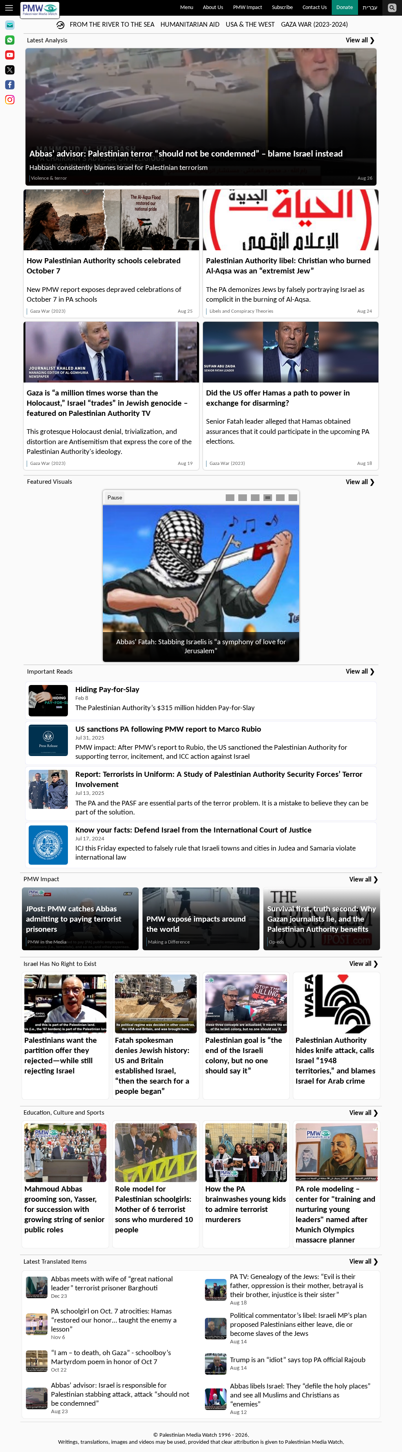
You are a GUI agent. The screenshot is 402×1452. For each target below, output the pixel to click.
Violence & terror (49, 178)
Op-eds (276, 942)
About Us (213, 8)
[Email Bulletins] (9, 26)
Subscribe (282, 8)
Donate (344, 8)
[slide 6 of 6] (293, 497)
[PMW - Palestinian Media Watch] (39, 10)
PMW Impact (247, 8)
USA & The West (250, 25)
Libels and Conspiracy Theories (241, 311)
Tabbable (200, 497)
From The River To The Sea (112, 25)
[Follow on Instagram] (9, 100)
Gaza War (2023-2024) (314, 25)
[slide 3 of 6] (255, 497)
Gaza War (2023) (48, 311)
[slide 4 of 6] (267, 497)
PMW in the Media (46, 942)
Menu (186, 8)
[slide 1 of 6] (230, 497)
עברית (370, 8)
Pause (115, 498)
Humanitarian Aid (190, 25)
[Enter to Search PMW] (392, 8)
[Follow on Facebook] (9, 85)
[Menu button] (9, 8)
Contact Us (315, 8)
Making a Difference (169, 942)
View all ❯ (360, 40)
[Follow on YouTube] (9, 56)
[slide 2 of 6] (242, 497)
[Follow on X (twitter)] (9, 71)
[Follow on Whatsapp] (9, 41)
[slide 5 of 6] (280, 497)
